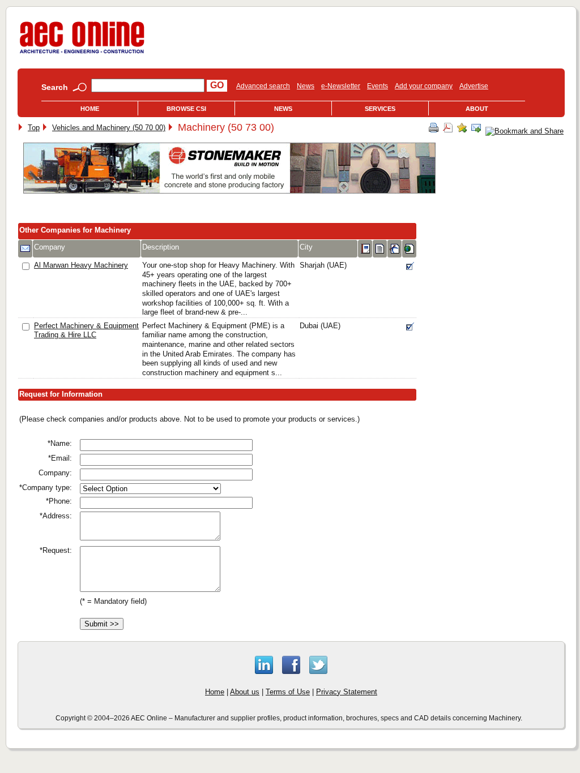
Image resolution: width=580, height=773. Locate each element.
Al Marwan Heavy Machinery (81, 265)
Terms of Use (288, 692)
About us (244, 692)
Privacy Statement (346, 692)
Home (89, 108)
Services (380, 108)
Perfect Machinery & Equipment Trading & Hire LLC (86, 330)
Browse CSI (186, 108)
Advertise (473, 86)
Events (377, 86)
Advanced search (263, 86)
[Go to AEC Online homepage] (82, 53)
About (477, 108)
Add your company (424, 86)
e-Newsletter (340, 86)
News (305, 86)
